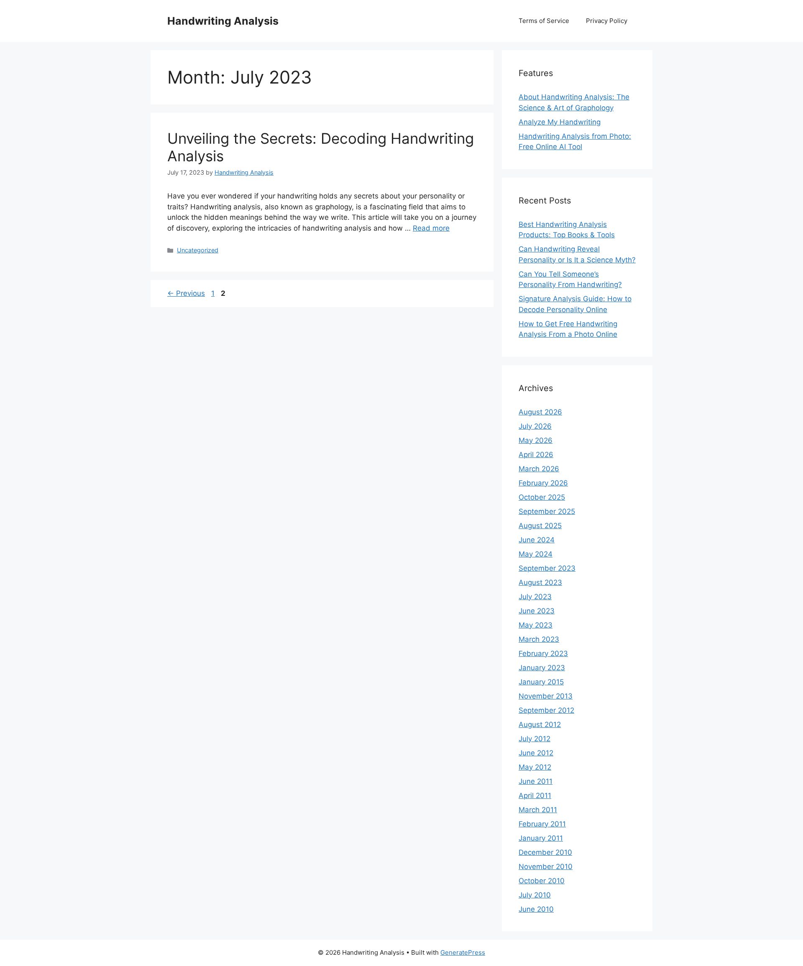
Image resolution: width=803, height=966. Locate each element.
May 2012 (535, 767)
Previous (186, 293)
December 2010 (545, 852)
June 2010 (536, 909)
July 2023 (535, 596)
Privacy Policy (606, 21)
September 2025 (547, 511)
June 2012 (536, 753)
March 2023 (539, 639)
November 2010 (546, 866)
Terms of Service (544, 21)
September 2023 (547, 568)
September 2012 (546, 710)
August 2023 (540, 582)
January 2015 (541, 682)
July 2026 (535, 426)
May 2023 (535, 625)
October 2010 (542, 881)
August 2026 (540, 412)
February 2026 (543, 483)
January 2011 (541, 838)
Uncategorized (197, 250)
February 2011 (542, 824)
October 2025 (542, 497)
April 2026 (536, 454)
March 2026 (539, 469)
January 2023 (542, 667)
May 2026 (535, 440)
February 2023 (543, 653)
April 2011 (535, 795)
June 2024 (537, 540)
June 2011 (535, 781)
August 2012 (540, 724)
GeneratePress (462, 952)
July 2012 (534, 739)
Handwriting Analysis (223, 21)
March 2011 (538, 810)
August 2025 (540, 525)
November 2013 (546, 696)
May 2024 (535, 554)
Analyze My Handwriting (560, 122)
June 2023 (537, 611)
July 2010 (535, 895)
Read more (431, 228)
